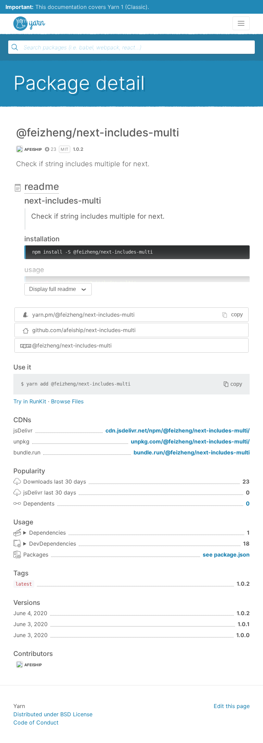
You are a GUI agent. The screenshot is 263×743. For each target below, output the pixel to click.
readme (41, 186)
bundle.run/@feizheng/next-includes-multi (192, 452)
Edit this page (232, 706)
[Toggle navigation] (241, 23)
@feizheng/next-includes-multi (72, 345)
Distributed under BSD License (52, 714)
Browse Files (67, 401)
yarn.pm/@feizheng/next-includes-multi (83, 314)
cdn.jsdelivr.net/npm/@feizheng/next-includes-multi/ (177, 430)
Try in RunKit (29, 401)
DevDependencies (52, 543)
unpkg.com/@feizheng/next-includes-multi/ (190, 441)
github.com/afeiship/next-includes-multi (84, 330)
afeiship (33, 149)
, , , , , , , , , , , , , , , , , (49, 544)
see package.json (226, 554)
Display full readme (52, 289)
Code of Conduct (36, 722)
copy (237, 314)
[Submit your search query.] (14, 47)
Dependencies (47, 532)
